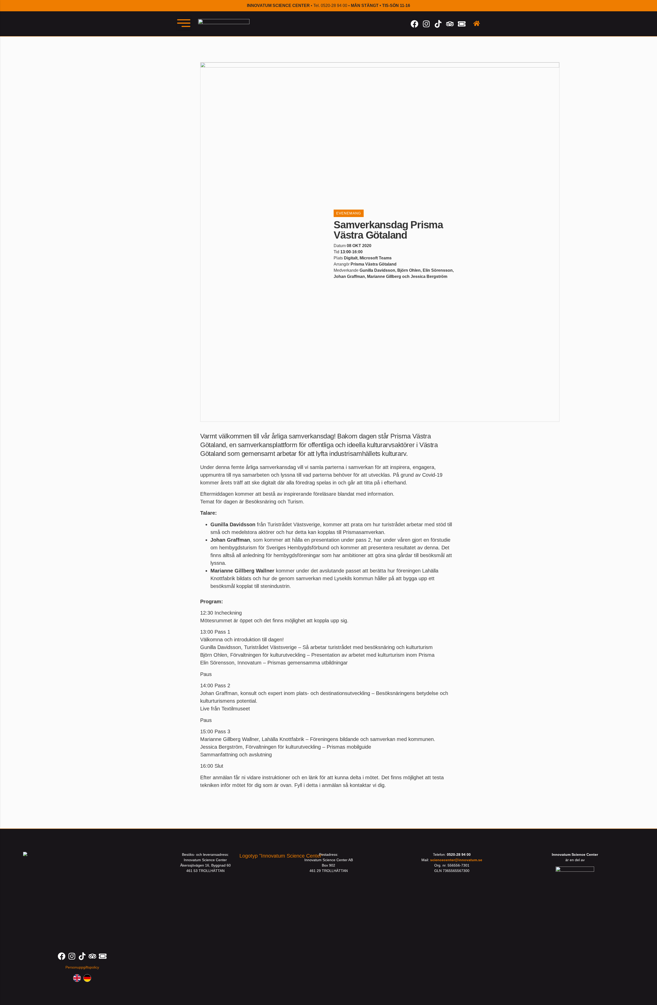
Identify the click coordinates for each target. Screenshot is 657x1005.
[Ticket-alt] (462, 24)
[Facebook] (414, 24)
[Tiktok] (438, 24)
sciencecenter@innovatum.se (456, 860)
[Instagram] (426, 24)
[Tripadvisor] (450, 24)
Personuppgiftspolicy (82, 967)
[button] (183, 23)
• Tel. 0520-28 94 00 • (328, 5)
